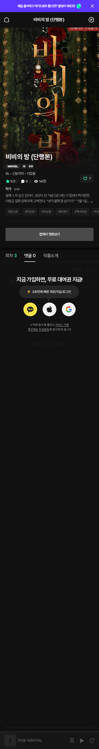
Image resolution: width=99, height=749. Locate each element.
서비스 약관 (62, 325)
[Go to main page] (6, 19)
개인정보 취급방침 (38, 329)
